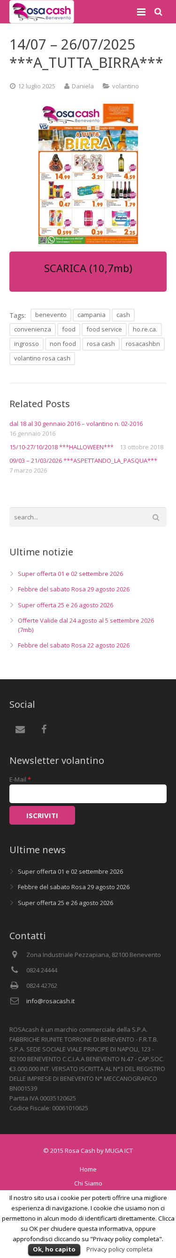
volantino (125, 86)
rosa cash (101, 343)
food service (104, 329)
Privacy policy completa (119, 1249)
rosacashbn (143, 343)
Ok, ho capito (54, 1249)
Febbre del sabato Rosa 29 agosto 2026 (74, 589)
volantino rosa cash (42, 358)
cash (123, 314)
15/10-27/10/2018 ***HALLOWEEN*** (61, 447)
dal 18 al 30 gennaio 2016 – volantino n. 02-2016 (76, 423)
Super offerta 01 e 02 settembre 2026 (70, 573)
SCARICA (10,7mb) (88, 268)
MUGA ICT (119, 1150)
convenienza (32, 329)
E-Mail (20, 779)
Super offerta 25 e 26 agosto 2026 (65, 605)
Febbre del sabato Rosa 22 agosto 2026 (74, 645)
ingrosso (26, 343)
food (69, 329)
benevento (51, 314)
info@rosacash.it (50, 1001)
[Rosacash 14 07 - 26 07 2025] (88, 174)
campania (91, 314)
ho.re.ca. (145, 329)
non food (63, 343)
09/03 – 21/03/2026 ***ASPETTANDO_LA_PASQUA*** (83, 460)
